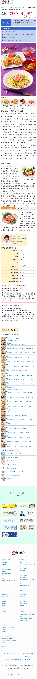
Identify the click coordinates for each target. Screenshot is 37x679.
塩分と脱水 (8, 479)
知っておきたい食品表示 (12, 457)
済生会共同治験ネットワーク (26, 579)
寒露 (19, 418)
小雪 (19, 432)
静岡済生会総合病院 (19, 239)
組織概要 (4, 564)
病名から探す (23, 601)
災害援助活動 (23, 573)
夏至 (14, 388)
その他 (3, 605)
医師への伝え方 (23, 603)
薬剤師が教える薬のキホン (8, 627)
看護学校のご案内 (24, 620)
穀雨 (19, 370)
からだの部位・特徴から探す (26, 599)
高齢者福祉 (4, 601)
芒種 (19, 383)
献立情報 (6, 28)
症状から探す (23, 596)
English (3, 646)
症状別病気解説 (23, 594)
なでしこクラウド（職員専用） (13, 659)
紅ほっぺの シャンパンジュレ (31, 106)
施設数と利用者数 (24, 562)
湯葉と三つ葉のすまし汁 (11, 37)
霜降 (19, 423)
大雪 (19, 436)
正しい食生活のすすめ (12, 475)
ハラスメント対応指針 (28, 653)
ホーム (2, 7)
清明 (20, 365)
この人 (3, 629)
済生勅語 (4, 571)
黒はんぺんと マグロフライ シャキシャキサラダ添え (14, 107)
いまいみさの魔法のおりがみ (8, 634)
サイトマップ (7, 653)
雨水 (21, 352)
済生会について (5, 560)
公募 (21, 590)
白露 (12, 410)
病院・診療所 (5, 596)
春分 (20, 361)
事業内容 (21, 560)
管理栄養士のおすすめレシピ (8, 638)
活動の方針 (4, 562)
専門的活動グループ (24, 585)
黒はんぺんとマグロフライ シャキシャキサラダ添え (19, 34)
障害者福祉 (4, 603)
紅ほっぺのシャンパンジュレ (12, 40)
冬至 (19, 441)
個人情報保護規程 (16, 653)
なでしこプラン (23, 568)
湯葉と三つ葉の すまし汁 (22, 106)
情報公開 (22, 588)
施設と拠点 (4, 594)
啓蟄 (19, 356)
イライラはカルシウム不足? (13, 453)
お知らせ (3, 612)
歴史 (3, 567)
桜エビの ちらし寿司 (5, 106)
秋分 (18, 414)
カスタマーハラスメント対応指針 (14, 656)
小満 (20, 378)
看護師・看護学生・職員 (25, 618)
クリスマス (20, 445)
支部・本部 (4, 608)
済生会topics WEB (6, 642)
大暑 (20, 396)
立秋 (20, 401)
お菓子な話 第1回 (10, 468)
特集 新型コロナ (5, 636)
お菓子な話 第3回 (10, 461)
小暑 (19, 392)
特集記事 (22, 605)
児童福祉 (4, 599)
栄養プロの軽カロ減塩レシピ (16, 7)
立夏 (19, 374)
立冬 (17, 427)
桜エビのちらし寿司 (10, 31)
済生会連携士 (23, 570)
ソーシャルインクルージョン (8, 640)
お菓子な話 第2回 (10, 464)
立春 (20, 347)
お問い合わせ (27, 656)
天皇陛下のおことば (6, 569)
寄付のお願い (23, 577)
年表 (3, 578)
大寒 (17, 343)
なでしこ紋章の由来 (6, 573)
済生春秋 (4, 631)
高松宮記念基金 (23, 575)
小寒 (14, 339)
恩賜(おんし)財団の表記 (7, 576)
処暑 (19, 405)
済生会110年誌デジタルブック (9, 580)
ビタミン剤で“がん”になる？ (14, 472)
